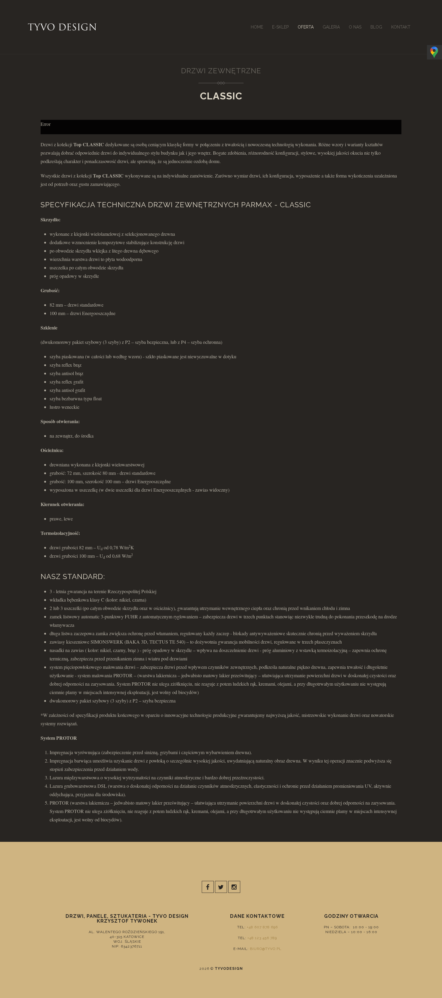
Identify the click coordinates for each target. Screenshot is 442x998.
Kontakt (400, 27)
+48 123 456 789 (262, 938)
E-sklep (280, 27)
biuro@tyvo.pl (265, 949)
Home (257, 27)
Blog (376, 27)
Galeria (331, 27)
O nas (355, 27)
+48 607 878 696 (262, 927)
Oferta (306, 27)
